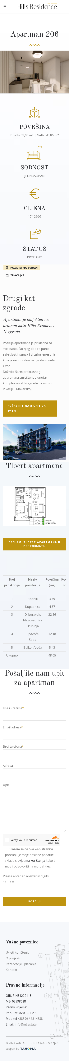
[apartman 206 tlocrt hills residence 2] (34, 506)
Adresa (8, 766)
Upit (6, 785)
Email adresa (12, 727)
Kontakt (11, 970)
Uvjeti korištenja (17, 952)
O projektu (13, 958)
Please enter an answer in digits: (26, 876)
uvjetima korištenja (31, 860)
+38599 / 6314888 (30, 1019)
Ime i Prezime (12, 708)
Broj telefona (12, 746)
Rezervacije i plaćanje (21, 964)
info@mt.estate (26, 1024)
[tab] (34, 267)
